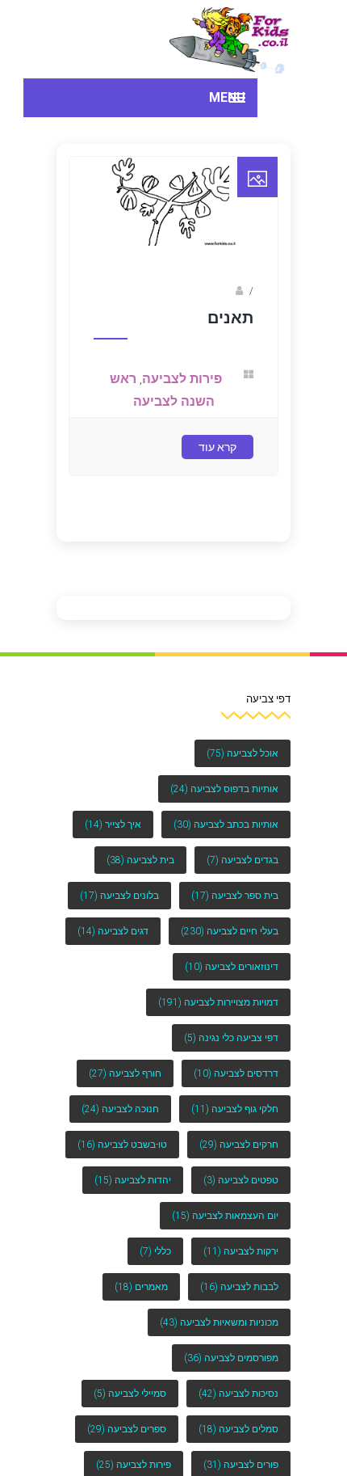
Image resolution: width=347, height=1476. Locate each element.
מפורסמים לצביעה (231, 1358)
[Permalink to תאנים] (173, 254)
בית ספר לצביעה (234, 895)
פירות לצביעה (188, 391)
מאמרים (141, 1287)
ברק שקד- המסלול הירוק (178, 303)
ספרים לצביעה (126, 1429)
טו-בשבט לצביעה (122, 1144)
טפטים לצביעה (240, 1180)
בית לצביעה (140, 860)
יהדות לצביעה (132, 1180)
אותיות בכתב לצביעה (226, 824)
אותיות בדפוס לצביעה (224, 789)
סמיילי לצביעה (130, 1393)
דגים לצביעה (112, 931)
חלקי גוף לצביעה (234, 1109)
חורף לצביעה (125, 1073)
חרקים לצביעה (238, 1144)
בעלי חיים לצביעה (229, 931)
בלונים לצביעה (119, 895)
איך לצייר (113, 824)
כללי (155, 1251)
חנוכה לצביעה (120, 1109)
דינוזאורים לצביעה (231, 966)
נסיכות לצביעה (238, 1393)
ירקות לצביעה (240, 1251)
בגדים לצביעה (242, 860)
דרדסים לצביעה (236, 1073)
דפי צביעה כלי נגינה (231, 1038)
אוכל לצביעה (242, 753)
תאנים (230, 329)
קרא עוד (217, 454)
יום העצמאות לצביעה (225, 1215)
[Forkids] (230, 39)
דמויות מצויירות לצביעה (218, 1002)
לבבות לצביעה (239, 1287)
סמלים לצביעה (238, 1429)
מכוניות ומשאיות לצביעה (219, 1322)
